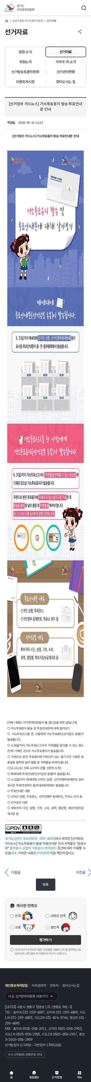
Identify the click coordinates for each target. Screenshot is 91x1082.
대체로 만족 (58, 916)
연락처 (54, 985)
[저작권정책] (45, 853)
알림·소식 (25, 52)
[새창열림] (23, 829)
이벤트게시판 (25, 82)
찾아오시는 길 (65, 82)
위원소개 (25, 62)
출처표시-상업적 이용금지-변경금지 (32, 848)
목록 (45, 884)
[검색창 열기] (84, 7)
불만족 (55, 927)
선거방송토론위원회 (25, 72)
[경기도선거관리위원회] (28, 8)
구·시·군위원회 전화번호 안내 (25, 1054)
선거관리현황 (66, 72)
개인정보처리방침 (16, 985)
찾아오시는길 (70, 985)
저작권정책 (39, 985)
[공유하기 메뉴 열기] (80, 32)
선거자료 (65, 52)
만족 (18, 916)
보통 (18, 927)
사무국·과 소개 (66, 62)
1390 (50, 1045)
